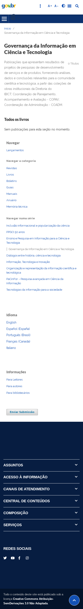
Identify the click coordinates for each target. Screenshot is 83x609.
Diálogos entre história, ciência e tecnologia (33, 255)
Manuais (11, 193)
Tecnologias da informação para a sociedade (34, 289)
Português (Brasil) (18, 335)
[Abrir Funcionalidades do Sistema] (69, 6)
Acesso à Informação (25, 477)
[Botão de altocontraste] (63, 6)
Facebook (20, 558)
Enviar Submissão (22, 412)
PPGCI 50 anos (15, 232)
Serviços (12, 525)
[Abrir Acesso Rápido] (40, 6)
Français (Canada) (18, 341)
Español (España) (18, 329)
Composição (15, 513)
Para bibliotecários (18, 392)
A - (56, 6)
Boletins (11, 181)
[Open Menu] (4, 19)
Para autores (14, 386)
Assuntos (13, 465)
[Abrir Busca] (77, 6)
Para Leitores (14, 379)
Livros (10, 174)
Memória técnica (16, 206)
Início (7, 28)
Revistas (11, 168)
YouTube (13, 558)
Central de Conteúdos (26, 501)
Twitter (5, 558)
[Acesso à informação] (17, 575)
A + (50, 6)
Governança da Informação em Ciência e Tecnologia (41, 249)
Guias (9, 187)
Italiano (11, 348)
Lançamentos (15, 150)
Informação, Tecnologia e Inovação (28, 262)
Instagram (28, 558)
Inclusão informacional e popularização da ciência (38, 225)
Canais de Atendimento (26, 489)
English (11, 322)
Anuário (11, 200)
